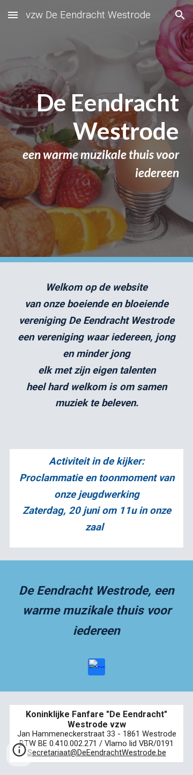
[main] (96, 131)
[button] (13, 14)
